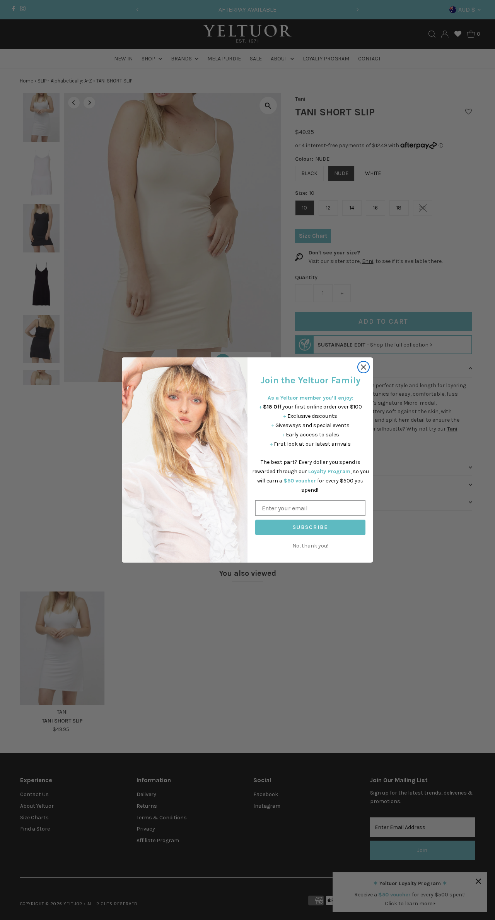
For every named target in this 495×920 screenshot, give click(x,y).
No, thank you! (310, 545)
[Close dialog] (363, 367)
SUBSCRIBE (310, 527)
